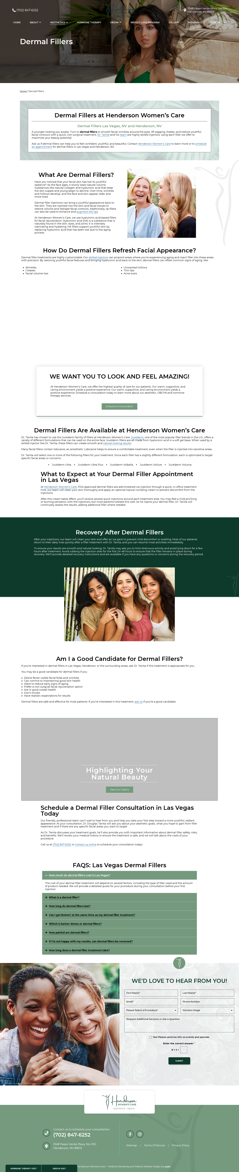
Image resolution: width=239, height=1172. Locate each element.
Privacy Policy (180, 1145)
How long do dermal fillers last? (69, 906)
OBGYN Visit (59, 1168)
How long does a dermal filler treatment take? (79, 950)
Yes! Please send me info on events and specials (181, 1037)
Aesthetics (57, 22)
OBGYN (114, 22)
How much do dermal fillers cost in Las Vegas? (79, 875)
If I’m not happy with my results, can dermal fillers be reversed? (91, 941)
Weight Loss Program (145, 22)
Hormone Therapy (89, 22)
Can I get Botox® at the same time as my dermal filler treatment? (92, 915)
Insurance (195, 22)
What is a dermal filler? (64, 897)
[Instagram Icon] (139, 1134)
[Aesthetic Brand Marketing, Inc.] (167, 1166)
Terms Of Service (154, 1145)
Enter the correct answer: (179, 1043)
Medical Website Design (147, 1166)
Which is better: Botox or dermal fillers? (75, 923)
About (34, 22)
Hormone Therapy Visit (24, 1168)
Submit (179, 1060)
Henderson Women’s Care (154, 143)
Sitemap (131, 1145)
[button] (119, 875)
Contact (217, 22)
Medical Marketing (118, 1166)
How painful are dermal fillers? (69, 932)
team (123, 134)
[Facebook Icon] (130, 1134)
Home (17, 22)
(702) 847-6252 (27, 10)
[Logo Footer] (119, 1102)
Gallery (174, 22)
